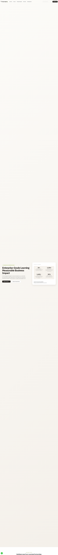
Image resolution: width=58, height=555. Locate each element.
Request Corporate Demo (16, 281)
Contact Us (55, 1)
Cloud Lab (24, 1)
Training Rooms (29, 1)
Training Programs (19, 1)
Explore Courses (6, 281)
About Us (10, 1)
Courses (14, 1)
